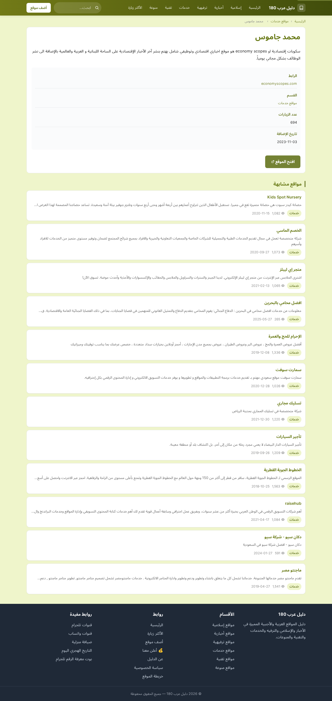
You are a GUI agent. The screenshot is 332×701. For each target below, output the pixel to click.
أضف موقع (38, 8)
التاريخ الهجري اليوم (77, 650)
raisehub (293, 503)
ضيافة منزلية (82, 641)
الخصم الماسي (289, 230)
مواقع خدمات (279, 21)
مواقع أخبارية (224, 633)
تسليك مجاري (289, 403)
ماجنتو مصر (291, 570)
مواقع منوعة (224, 667)
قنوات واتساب (80, 633)
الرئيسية (255, 7)
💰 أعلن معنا (152, 650)
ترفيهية (202, 7)
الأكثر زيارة (135, 7)
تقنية (168, 7)
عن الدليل (155, 658)
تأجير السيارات (288, 436)
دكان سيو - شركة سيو (282, 536)
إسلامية (236, 7)
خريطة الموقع (152, 676)
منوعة (153, 7)
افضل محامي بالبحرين (282, 302)
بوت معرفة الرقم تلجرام (74, 658)
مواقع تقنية (225, 658)
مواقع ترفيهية (223, 641)
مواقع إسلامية (223, 624)
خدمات (184, 7)
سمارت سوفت (288, 369)
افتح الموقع (284, 161)
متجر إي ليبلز (290, 269)
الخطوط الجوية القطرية (282, 469)
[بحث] (97, 7)
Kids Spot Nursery (284, 197)
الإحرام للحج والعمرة (285, 336)
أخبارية (218, 7)
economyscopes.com (279, 83)
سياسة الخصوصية (148, 667)
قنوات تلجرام (82, 624)
